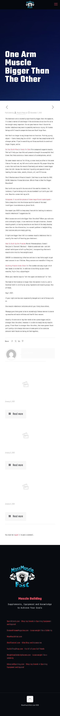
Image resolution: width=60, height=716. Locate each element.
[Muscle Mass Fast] (30, 4)
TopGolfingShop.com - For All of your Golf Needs (25, 649)
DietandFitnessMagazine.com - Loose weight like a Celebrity (29, 630)
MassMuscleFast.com (14, 636)
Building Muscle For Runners (21, 457)
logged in (17, 535)
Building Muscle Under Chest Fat (17, 265)
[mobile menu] (55, 4)
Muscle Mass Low (15, 405)
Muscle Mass (21, 112)
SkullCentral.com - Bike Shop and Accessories (24, 642)
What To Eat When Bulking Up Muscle (25, 508)
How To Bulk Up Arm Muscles (16, 243)
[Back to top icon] (30, 699)
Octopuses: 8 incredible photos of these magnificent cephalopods (28, 199)
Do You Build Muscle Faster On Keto (18, 149)
